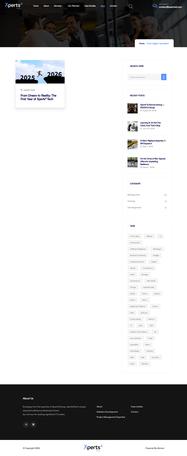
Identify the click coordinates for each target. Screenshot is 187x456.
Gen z (144, 300)
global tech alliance (137, 306)
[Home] (14, 6)
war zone (155, 357)
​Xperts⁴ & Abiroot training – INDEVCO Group (152, 106)
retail (150, 338)
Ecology (145, 274)
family (132, 293)
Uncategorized (134, 207)
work (132, 364)
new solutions (135, 338)
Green (155, 306)
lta (155, 332)
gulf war (144, 313)
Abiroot (149, 236)
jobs (140, 325)
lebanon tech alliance (138, 332)
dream (132, 268)
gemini (157, 293)
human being (135, 319)
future (144, 293)
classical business (137, 262)
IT (131, 325)
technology (134, 351)
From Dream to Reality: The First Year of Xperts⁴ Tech (38, 97)
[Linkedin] (33, 424)
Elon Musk (151, 281)
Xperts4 (145, 364)
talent (147, 344)
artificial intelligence (138, 249)
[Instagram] (26, 424)
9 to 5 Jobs (134, 236)
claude (153, 262)
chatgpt (156, 255)
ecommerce (135, 281)
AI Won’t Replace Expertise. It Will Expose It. (152, 142)
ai (160, 236)
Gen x (132, 300)
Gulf (132, 313)
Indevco (151, 319)
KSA (151, 325)
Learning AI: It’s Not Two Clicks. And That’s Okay (150, 124)
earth (132, 274)
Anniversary (135, 242)
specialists (134, 344)
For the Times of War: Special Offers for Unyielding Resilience (152, 161)
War (142, 357)
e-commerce (148, 268)
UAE (132, 357)
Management (133, 194)
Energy (133, 287)
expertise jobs (148, 287)
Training (131, 201)
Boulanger (157, 249)
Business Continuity (138, 255)
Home (142, 43)
